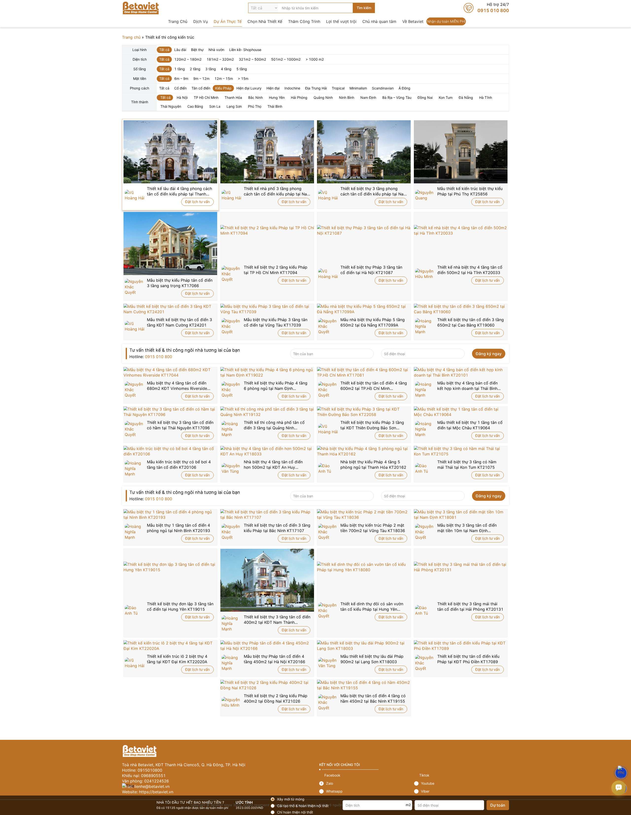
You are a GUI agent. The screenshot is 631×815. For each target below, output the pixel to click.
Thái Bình (274, 106)
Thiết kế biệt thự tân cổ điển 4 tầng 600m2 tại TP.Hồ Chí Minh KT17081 (373, 386)
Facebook (366, 775)
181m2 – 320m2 (220, 59)
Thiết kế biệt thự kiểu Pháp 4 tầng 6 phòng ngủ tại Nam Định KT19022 (275, 386)
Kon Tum (446, 97)
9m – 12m (201, 78)
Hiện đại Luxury (249, 88)
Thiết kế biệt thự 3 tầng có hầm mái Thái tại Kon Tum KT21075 (466, 464)
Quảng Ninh (323, 97)
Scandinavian (383, 88)
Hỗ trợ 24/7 (486, 8)
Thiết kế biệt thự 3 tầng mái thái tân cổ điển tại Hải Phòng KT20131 (470, 606)
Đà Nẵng (466, 97)
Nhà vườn (216, 50)
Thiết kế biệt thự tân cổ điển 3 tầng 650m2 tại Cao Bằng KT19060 (470, 322)
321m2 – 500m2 (252, 59)
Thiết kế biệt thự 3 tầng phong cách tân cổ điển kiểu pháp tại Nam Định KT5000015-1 (373, 191)
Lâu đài (180, 50)
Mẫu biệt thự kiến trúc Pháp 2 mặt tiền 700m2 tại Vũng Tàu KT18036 (372, 528)
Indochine (292, 88)
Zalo (366, 783)
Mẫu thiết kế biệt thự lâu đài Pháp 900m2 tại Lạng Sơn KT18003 (371, 659)
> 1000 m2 (315, 59)
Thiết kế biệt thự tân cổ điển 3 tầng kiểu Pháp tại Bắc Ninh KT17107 (277, 528)
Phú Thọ (254, 106)
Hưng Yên (277, 97)
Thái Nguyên (170, 106)
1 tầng (179, 69)
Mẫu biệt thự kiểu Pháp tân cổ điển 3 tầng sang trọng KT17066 (179, 283)
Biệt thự (197, 50)
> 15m (243, 78)
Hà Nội (182, 97)
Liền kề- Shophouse (245, 50)
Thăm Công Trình (304, 21)
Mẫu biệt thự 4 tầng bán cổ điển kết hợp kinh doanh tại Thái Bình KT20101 (467, 386)
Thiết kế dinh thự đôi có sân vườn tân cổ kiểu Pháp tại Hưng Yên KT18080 (371, 606)
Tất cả (164, 50)
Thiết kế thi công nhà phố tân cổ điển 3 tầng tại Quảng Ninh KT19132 (274, 425)
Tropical (338, 88)
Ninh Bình (346, 97)
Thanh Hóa (233, 97)
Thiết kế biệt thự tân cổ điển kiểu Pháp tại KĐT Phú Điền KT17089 (468, 659)
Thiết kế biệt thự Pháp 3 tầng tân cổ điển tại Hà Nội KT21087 (371, 270)
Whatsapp (366, 791)
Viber (461, 791)
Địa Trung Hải (316, 88)
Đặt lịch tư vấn (197, 201)
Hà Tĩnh (485, 97)
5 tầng (241, 69)
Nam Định (368, 97)
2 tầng (195, 69)
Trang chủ (131, 37)
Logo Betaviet (140, 8)
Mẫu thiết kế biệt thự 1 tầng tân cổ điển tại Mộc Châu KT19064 (470, 425)
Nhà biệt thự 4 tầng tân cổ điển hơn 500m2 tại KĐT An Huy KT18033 (273, 464)
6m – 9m (181, 78)
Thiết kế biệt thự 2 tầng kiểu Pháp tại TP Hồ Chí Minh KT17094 (275, 270)
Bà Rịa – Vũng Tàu (396, 97)
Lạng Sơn (234, 106)
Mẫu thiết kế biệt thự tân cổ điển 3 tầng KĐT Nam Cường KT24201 (179, 322)
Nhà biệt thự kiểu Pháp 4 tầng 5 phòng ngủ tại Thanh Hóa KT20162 (373, 464)
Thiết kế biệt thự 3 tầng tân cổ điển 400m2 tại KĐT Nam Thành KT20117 (277, 619)
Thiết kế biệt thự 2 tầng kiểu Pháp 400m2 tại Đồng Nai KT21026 (275, 698)
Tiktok (461, 775)
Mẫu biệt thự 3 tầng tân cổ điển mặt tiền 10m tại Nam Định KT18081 (467, 528)
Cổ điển (180, 88)
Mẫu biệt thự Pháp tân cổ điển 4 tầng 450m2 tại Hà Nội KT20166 (274, 659)
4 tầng (226, 69)
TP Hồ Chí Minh (206, 97)
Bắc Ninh (255, 97)
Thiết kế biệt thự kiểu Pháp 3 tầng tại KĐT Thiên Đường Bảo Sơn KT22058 (372, 425)
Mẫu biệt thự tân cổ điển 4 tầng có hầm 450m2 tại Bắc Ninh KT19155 (373, 698)
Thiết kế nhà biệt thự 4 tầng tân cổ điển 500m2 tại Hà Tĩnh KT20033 (469, 270)
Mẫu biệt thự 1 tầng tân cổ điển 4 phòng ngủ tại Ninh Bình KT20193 (178, 528)
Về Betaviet (412, 21)
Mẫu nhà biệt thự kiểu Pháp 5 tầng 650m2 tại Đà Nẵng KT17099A (372, 322)
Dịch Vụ (200, 21)
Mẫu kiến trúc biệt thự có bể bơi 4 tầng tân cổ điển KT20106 (179, 464)
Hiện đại (273, 88)
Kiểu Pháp (223, 88)
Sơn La (214, 106)
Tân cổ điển (201, 88)
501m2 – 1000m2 (286, 59)
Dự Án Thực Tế (228, 21)
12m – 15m (223, 78)
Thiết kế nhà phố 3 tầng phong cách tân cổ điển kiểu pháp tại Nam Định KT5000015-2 (277, 191)
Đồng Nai (425, 97)
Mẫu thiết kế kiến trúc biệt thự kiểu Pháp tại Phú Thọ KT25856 (470, 191)
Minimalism (358, 88)
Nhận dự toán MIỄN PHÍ (446, 21)
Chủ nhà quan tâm (379, 21)
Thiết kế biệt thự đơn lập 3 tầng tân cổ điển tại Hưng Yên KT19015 (180, 606)
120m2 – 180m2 (188, 59)
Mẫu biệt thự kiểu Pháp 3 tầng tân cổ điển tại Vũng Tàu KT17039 (275, 322)
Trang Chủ (177, 21)
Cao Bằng (195, 106)
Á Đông (404, 88)
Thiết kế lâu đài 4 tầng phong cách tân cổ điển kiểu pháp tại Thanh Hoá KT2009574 (179, 191)
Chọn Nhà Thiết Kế (264, 21)
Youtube (461, 783)
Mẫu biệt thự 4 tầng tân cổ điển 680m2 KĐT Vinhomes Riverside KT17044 (177, 386)
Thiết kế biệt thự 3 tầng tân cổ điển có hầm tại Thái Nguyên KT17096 (180, 425)
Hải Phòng (299, 97)
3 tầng (210, 69)
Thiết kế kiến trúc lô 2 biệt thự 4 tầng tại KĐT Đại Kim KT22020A (177, 659)
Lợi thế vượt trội (341, 21)
